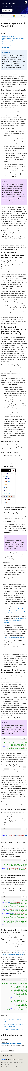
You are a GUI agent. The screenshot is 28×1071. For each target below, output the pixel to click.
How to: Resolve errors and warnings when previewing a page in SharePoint (15, 611)
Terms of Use (19, 1067)
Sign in (25, 15)
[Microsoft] (14, 16)
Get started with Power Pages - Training (11, 1043)
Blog (20, 1062)
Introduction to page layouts (9, 36)
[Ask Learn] (23, 19)
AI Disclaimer (4, 1062)
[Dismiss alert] (26, 2)
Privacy (9, 1064)
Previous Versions (13, 1062)
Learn (2, 19)
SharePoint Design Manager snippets (14, 637)
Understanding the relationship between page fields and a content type (13, 39)
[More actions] (25, 19)
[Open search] (21, 16)
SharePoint (8, 19)
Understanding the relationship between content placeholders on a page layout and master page (14, 42)
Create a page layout (7, 45)
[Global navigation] (1, 16)
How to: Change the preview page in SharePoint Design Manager (15, 620)
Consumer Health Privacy (7, 1067)
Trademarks (4, 1069)
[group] (14, 745)
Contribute (3, 1064)
